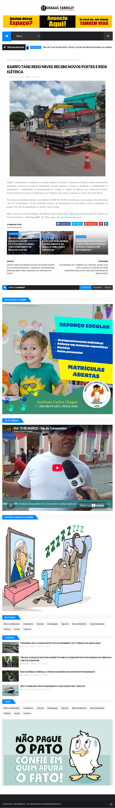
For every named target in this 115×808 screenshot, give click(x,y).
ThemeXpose (19, 804)
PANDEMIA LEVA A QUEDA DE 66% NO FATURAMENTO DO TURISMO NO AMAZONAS (60, 643)
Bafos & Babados (12, 624)
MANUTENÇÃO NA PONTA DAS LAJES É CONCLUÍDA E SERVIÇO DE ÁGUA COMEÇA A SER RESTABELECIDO (91, 245)
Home (9, 60)
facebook (85, 287)
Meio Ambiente (79, 624)
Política (7, 629)
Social (17, 629)
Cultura (40, 624)
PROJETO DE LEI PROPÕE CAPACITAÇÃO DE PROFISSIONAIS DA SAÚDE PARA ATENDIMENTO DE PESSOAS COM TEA (21, 244)
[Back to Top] (111, 804)
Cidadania (28, 624)
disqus (108, 287)
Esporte (65, 624)
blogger (97, 287)
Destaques (18, 60)
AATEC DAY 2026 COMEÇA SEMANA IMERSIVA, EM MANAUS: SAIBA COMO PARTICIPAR (55, 245)
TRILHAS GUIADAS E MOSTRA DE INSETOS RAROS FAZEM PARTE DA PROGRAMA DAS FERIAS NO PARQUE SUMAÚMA (66, 659)
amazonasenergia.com (70, 217)
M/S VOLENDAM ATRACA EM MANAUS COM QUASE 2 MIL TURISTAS (52, 686)
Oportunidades (97, 624)
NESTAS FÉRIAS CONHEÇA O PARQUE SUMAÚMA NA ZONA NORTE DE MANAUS (57, 671)
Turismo (27, 629)
